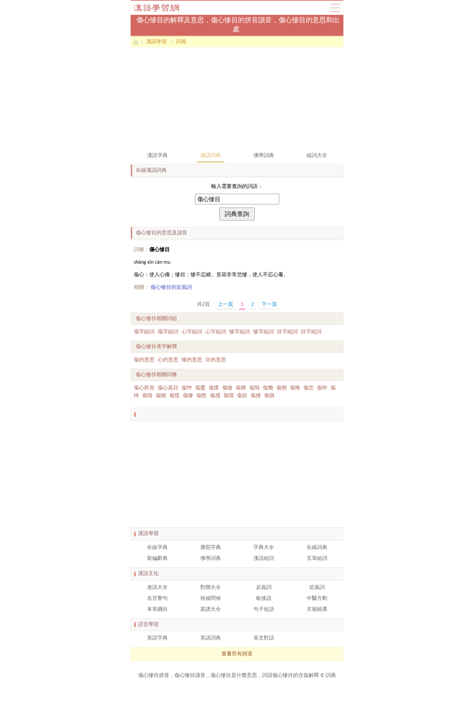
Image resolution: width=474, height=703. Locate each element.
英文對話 (263, 638)
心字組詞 (192, 332)
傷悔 (295, 388)
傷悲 (308, 388)
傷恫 (254, 388)
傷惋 (161, 395)
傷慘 (188, 395)
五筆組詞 (317, 558)
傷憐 (241, 388)
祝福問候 (210, 598)
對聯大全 (210, 587)
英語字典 (157, 638)
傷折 (242, 395)
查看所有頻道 (237, 654)
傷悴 (322, 388)
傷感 (215, 395)
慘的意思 (192, 360)
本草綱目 (157, 609)
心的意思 (168, 360)
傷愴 (227, 388)
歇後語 (264, 598)
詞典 (181, 41)
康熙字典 (210, 547)
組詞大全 (317, 155)
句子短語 (263, 609)
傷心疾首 (144, 388)
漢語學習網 (163, 8)
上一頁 (225, 304)
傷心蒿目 (168, 388)
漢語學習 (156, 41)
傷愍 (201, 395)
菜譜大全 (210, 609)
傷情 (147, 395)
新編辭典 (157, 558)
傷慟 (268, 388)
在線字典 (157, 547)
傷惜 (174, 395)
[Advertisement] (237, 99)
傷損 (269, 395)
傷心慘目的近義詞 (171, 287)
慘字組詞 (239, 332)
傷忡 (187, 388)
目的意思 (215, 360)
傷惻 (281, 388)
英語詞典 (210, 638)
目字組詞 (287, 332)
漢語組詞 (263, 558)
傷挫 (256, 395)
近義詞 (317, 587)
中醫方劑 (317, 598)
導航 (335, 8)
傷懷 (214, 388)
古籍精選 (317, 609)
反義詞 (264, 587)
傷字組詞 (144, 332)
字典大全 (263, 547)
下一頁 (269, 304)
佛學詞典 (263, 155)
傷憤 (228, 395)
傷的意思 (144, 360)
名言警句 (157, 598)
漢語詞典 (210, 155)
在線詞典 (317, 547)
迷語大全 (157, 587)
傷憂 (200, 388)
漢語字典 (157, 155)
